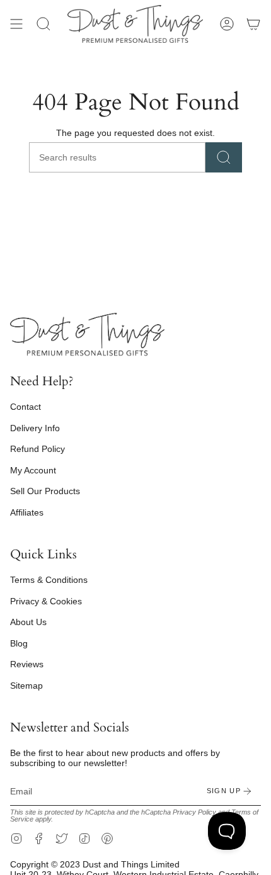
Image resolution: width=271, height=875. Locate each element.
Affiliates (26, 512)
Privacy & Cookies (46, 601)
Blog (19, 643)
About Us (28, 622)
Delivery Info (35, 428)
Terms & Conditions (49, 580)
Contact (25, 407)
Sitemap (26, 685)
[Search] (223, 157)
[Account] (226, 24)
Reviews (26, 664)
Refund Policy (37, 449)
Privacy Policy (194, 812)
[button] (43, 24)
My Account (33, 470)
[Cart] (253, 24)
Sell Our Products (45, 491)
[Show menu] (16, 24)
